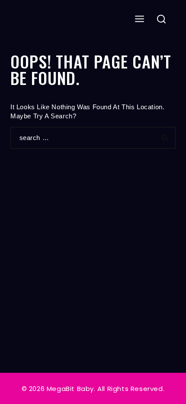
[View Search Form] (161, 19)
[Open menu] (140, 19)
